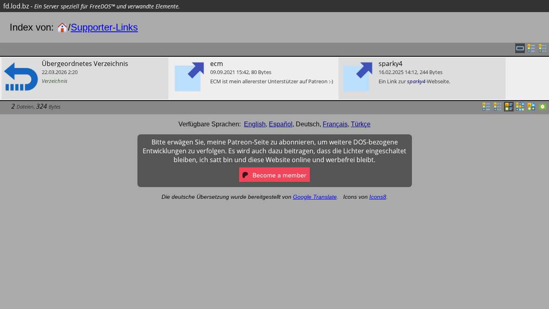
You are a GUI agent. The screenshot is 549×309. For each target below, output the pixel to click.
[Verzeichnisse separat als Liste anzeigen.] (531, 50)
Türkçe (361, 124)
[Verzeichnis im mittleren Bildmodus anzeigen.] (531, 109)
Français (335, 124)
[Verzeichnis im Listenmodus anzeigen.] (486, 109)
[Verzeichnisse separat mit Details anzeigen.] (542, 50)
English (255, 124)
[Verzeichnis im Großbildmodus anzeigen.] (542, 109)
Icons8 (377, 197)
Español (281, 124)
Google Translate (315, 197)
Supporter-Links (104, 27)
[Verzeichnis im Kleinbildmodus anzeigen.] (520, 109)
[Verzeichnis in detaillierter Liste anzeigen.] (497, 109)
